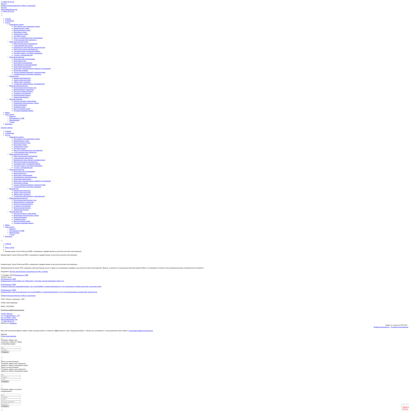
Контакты (8, 124)
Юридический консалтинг (19, 42)
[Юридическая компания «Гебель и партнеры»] (18, 5)
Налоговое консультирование (24, 59)
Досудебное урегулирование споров (27, 26)
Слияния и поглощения (22, 93)
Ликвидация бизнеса (21, 97)
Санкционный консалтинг (23, 45)
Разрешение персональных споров (26, 103)
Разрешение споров (16, 24)
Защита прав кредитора (22, 80)
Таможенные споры (21, 34)
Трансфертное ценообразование (25, 65)
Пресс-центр (9, 114)
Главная (8, 19)
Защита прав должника (22, 82)
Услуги (7, 22)
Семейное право (20, 107)
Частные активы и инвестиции (25, 101)
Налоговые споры (20, 32)
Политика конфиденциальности (12, 310)
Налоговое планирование (23, 63)
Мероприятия (14, 120)
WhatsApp (13, 323)
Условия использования (399, 327)
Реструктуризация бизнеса (23, 91)
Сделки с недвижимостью (23, 55)
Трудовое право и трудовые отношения (28, 53)
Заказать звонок (6, 128)
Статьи (11, 122)
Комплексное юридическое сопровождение (29, 47)
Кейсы (7, 112)
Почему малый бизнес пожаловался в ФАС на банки (29, 271)
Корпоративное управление (24, 89)
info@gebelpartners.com (9, 9)
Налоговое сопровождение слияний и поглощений (32, 68)
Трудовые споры (20, 36)
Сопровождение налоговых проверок (27, 74)
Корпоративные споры (22, 30)
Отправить (5, 352)
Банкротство (14, 76)
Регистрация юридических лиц (25, 88)
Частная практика (15, 99)
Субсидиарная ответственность (25, 40)
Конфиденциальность (382, 327)
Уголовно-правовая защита (23, 111)
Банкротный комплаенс (22, 78)
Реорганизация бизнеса (22, 95)
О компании (9, 21)
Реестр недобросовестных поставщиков (28, 38)
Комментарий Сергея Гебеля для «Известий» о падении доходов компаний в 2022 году (32, 281)
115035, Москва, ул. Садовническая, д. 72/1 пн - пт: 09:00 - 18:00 (10, 315)
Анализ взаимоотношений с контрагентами (29, 72)
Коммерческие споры (21, 28)
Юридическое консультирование (25, 44)
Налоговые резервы (21, 70)
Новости (12, 116)
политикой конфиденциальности (141, 331)
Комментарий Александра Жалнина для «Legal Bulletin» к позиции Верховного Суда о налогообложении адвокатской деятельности (49, 292)
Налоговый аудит (20, 61)
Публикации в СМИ (16, 118)
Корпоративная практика (18, 86)
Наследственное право (22, 109)
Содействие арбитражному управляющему (29, 84)
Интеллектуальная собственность (26, 49)
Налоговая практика (16, 57)
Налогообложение (20, 105)
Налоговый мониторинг (22, 66)
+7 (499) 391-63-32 (7, 2)
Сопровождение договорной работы (27, 51)
